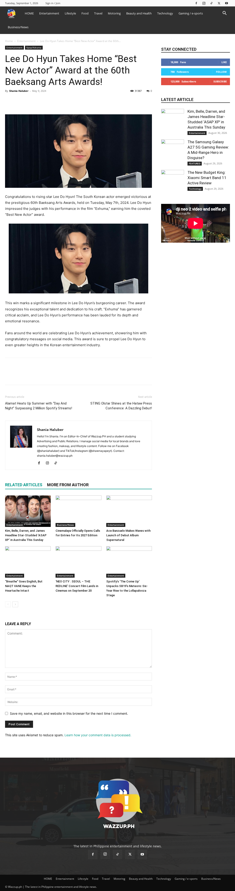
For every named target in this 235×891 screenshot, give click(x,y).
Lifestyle (70, 13)
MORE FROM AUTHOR (68, 484)
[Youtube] (226, 3)
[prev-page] (8, 604)
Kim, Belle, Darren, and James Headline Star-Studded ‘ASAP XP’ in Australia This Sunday (26, 535)
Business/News (18, 27)
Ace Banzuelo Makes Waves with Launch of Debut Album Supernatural (128, 535)
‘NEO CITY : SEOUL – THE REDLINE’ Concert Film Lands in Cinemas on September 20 (77, 586)
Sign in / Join (52, 3)
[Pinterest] (30, 101)
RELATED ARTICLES (23, 484)
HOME (29, 13)
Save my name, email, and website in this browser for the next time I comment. (69, 713)
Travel (98, 13)
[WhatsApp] (41, 101)
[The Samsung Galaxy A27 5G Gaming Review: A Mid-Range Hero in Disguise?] (172, 150)
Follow (221, 71)
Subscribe (220, 81)
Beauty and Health (139, 13)
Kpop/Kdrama (33, 47)
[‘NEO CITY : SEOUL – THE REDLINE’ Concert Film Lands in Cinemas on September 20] (78, 562)
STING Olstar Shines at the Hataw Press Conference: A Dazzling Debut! (121, 405)
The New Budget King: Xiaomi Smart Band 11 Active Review (207, 177)
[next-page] (15, 604)
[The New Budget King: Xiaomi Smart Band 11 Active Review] (172, 181)
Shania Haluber (18, 91)
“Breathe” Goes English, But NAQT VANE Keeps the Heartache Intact (23, 586)
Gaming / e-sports (191, 13)
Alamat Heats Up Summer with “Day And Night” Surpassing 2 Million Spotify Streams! (38, 405)
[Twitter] (218, 3)
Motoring (114, 13)
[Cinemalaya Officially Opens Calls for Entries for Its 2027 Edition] (78, 511)
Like (224, 62)
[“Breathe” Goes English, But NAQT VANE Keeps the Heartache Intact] (28, 562)
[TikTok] (211, 3)
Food (85, 13)
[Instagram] (203, 3)
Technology (165, 13)
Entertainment (49, 13)
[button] (224, 13)
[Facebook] (196, 3)
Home (9, 41)
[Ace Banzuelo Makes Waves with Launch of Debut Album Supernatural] (129, 511)
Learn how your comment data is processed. (97, 735)
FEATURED (194, 163)
